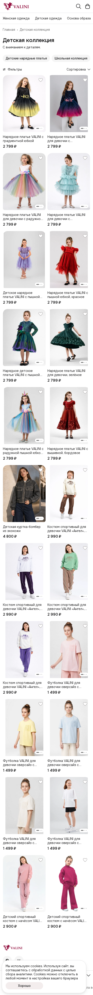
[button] (26, 58)
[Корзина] (87, 6)
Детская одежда (48, 18)
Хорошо (24, 986)
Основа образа (79, 18)
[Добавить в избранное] (41, 80)
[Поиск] (78, 6)
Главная (9, 30)
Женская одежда (16, 18)
